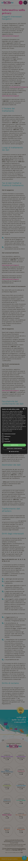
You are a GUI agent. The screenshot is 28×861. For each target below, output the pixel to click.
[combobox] (23, 408)
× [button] (25, 408)
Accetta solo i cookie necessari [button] (14, 448)
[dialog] (14, 430)
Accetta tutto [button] (14, 445)
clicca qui (10, 431)
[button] (14, 451)
